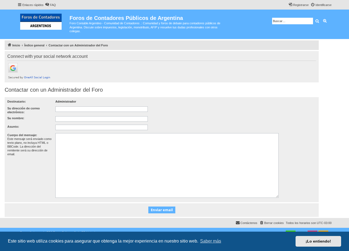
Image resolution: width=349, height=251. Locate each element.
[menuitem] (50, 5)
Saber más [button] (210, 241)
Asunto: (13, 126)
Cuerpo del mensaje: (22, 135)
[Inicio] (43, 20)
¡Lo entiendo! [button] (318, 241)
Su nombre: (15, 118)
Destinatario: (16, 101)
